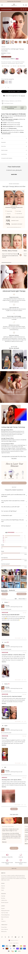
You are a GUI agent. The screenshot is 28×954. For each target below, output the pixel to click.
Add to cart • (14, 91)
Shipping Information (5, 910)
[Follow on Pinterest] (12, 937)
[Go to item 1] (3, 42)
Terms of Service (4, 929)
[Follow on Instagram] (8, 937)
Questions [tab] (12, 590)
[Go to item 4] (16, 42)
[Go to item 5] (20, 42)
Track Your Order (4, 912)
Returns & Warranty (5, 917)
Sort (16, 598)
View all (14, 848)
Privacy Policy (4, 927)
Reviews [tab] (4, 590)
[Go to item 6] (24, 42)
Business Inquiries (4, 902)
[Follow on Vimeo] (22, 937)
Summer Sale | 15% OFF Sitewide (6, 9)
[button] (5, 53)
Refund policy (4, 931)
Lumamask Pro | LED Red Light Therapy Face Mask (13, 606)
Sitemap (2, 888)
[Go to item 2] (8, 42)
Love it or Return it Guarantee (14, 2)
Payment (2, 908)
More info (23, 95)
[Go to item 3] (12, 42)
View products (14, 483)
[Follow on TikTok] (19, 937)
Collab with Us (4, 900)
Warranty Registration (5, 914)
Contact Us (3, 921)
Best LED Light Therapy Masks (8, 826)
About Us (3, 885)
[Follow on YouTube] (15, 937)
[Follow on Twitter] (5, 937)
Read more (4, 841)
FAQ (2, 919)
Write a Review (23, 594)
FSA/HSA (3, 896)
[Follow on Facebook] (2, 937)
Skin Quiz (3, 898)
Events (2, 890)
